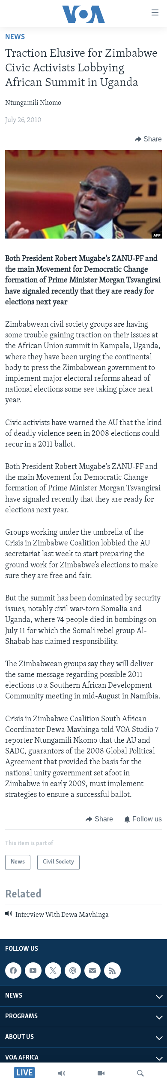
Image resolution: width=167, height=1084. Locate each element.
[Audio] (62, 1073)
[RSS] (112, 970)
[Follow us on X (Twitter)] (53, 970)
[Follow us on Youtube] (33, 970)
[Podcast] (73, 970)
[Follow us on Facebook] (13, 970)
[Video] (101, 1073)
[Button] (148, 139)
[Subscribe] (92, 970)
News (15, 37)
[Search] (140, 1073)
